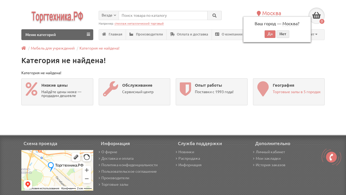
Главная (115, 34)
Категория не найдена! (99, 48)
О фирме (109, 152)
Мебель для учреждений (53, 48)
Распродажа (189, 158)
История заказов (270, 165)
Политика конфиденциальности (129, 165)
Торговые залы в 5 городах (297, 92)
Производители (149, 34)
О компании (231, 34)
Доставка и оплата (117, 158)
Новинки (186, 152)
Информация (190, 165)
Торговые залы (114, 184)
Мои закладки (268, 158)
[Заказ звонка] (331, 157)
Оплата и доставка (192, 34)
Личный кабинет (270, 152)
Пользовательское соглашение (129, 171)
